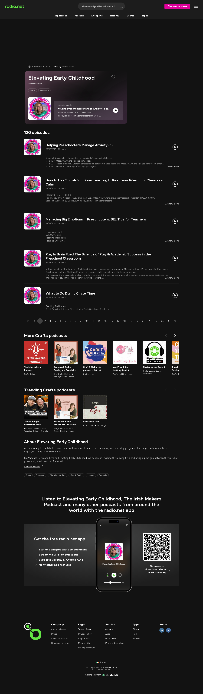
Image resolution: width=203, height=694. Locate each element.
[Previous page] (34, 321)
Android (136, 638)
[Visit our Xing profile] (168, 630)
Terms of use (84, 629)
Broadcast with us (60, 643)
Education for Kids (57, 475)
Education (44, 90)
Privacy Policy (85, 634)
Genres (130, 16)
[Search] (121, 6)
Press (54, 634)
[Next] (175, 334)
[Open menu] (196, 6)
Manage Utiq (84, 643)
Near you (114, 16)
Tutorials (103, 475)
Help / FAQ (110, 638)
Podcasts (79, 16)
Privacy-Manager (86, 648)
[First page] (27, 321)
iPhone (135, 629)
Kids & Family (76, 475)
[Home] (29, 66)
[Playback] (115, 110)
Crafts (32, 90)
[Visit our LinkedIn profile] (161, 630)
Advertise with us (59, 638)
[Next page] (168, 321)
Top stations (61, 16)
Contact (109, 629)
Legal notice (84, 638)
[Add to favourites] (113, 76)
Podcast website (32, 467)
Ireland (103, 662)
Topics (145, 16)
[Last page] (175, 321)
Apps (107, 634)
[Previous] (166, 334)
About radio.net (58, 629)
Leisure (91, 475)
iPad (134, 634)
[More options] (121, 77)
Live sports (97, 16)
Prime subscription (114, 643)
